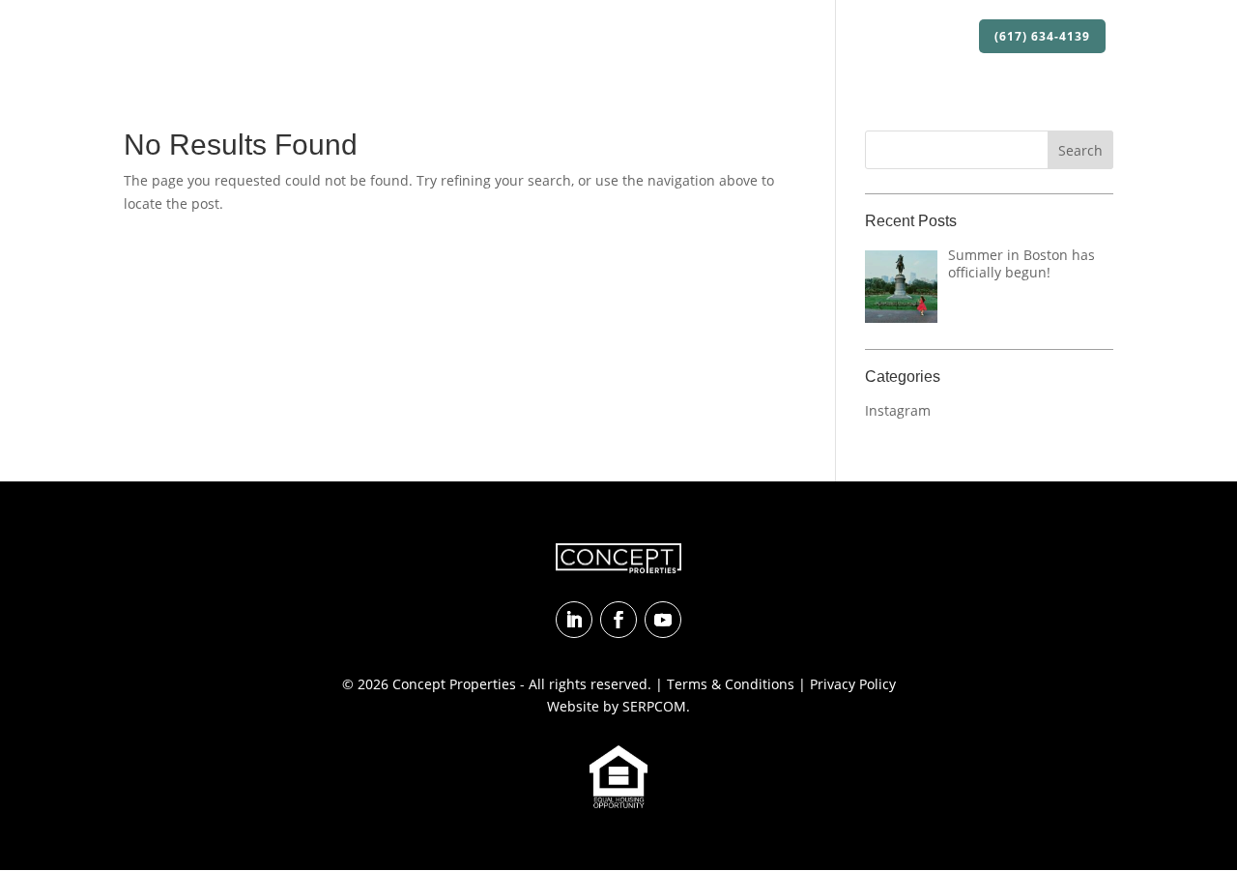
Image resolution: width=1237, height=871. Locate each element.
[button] (1080, 150)
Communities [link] (774, 37)
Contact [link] (934, 37)
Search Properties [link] (648, 37)
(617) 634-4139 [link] (1042, 36)
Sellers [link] (862, 37)
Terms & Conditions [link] (730, 684)
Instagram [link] (898, 410)
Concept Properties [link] (454, 684)
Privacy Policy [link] (853, 684)
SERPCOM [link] (654, 706)
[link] (212, 36)
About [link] (526, 37)
